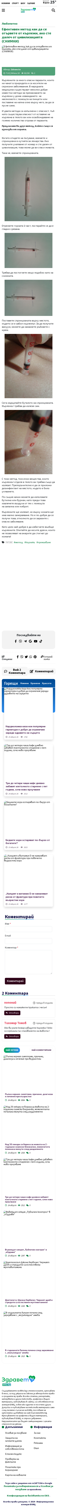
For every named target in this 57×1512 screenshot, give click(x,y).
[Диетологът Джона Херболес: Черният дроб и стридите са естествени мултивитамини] (28, 1280)
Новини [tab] (24, 683)
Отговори (13, 1012)
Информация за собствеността (14, 1447)
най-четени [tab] (12, 1050)
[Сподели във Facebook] (18, 657)
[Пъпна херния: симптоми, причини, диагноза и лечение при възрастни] (28, 1074)
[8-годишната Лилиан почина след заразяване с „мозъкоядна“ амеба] (28, 1330)
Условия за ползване (16, 1433)
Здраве (31, 3)
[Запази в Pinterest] (35, 657)
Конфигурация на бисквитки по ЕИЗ (28, 1495)
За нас (37, 1433)
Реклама (38, 1443)
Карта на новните (15, 1475)
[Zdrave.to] (28, 11)
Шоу (23, 3)
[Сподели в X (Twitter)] (26, 657)
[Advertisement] (28, 567)
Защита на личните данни (13, 1439)
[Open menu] (3, 10)
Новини (6, 3)
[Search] (53, 10)
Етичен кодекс (13, 1454)
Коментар (11, 947)
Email (8, 935)
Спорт (15, 3)
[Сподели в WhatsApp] (30, 657)
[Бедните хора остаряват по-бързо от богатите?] (28, 819)
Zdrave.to (16, 70)
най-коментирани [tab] (41, 1050)
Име (8, 924)
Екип (36, 1448)
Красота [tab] (46, 683)
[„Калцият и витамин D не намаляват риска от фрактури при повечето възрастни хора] (28, 873)
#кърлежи (29, 542)
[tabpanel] (28, 1207)
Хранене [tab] (35, 683)
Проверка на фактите (12, 1460)
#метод (18, 542)
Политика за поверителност (21, 1486)
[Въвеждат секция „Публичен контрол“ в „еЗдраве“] (28, 1229)
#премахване (43, 542)
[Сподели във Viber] (21, 657)
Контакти (40, 1438)
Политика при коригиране (13, 1468)
